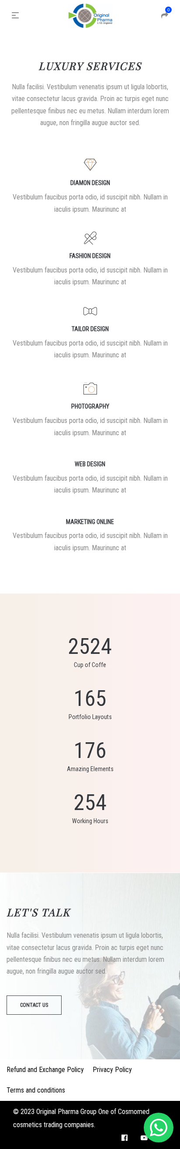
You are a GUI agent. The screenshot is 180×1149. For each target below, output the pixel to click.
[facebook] (124, 1138)
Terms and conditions (36, 1090)
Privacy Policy (112, 1069)
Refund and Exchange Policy (45, 1069)
